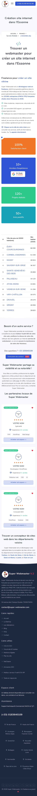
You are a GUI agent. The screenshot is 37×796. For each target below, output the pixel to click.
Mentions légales (9, 653)
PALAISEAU (12, 278)
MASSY (10, 260)
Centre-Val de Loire (28, 751)
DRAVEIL (11, 300)
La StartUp (7, 622)
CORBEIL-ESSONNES (16, 255)
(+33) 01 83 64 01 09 (25, 4)
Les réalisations (8, 625)
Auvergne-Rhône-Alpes (10, 732)
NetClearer (7, 661)
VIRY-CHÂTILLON (14, 294)
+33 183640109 (25, 351)
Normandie (11, 759)
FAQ (5, 632)
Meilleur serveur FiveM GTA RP (14, 673)
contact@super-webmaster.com (15, 607)
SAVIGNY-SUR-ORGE (16, 265)
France (22, 34)
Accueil (13, 34)
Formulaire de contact (18, 357)
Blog (5, 628)
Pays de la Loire (11, 766)
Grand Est (10, 741)
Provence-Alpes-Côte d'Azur (28, 767)
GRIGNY (10, 305)
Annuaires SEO (8, 667)
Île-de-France (12, 36)
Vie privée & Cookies (10, 649)
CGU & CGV (7, 646)
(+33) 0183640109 (11, 714)
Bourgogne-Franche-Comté (27, 732)
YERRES (10, 310)
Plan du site (7, 656)
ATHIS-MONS (13, 284)
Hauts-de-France (28, 724)
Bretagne (11, 750)
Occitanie (28, 759)
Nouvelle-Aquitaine (27, 742)
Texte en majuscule (10, 678)
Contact (6, 635)
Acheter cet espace (18, 439)
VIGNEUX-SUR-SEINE (16, 289)
